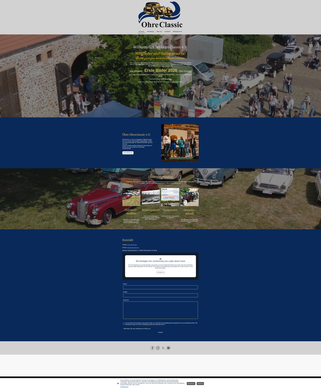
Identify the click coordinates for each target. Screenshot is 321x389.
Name (125, 284)
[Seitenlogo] (160, 14)
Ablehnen (200, 383)
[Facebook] (152, 348)
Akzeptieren (160, 272)
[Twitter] (163, 348)
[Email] (169, 348)
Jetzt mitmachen (128, 153)
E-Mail (125, 292)
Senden (160, 332)
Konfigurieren (124, 387)
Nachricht (126, 300)
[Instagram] (158, 348)
